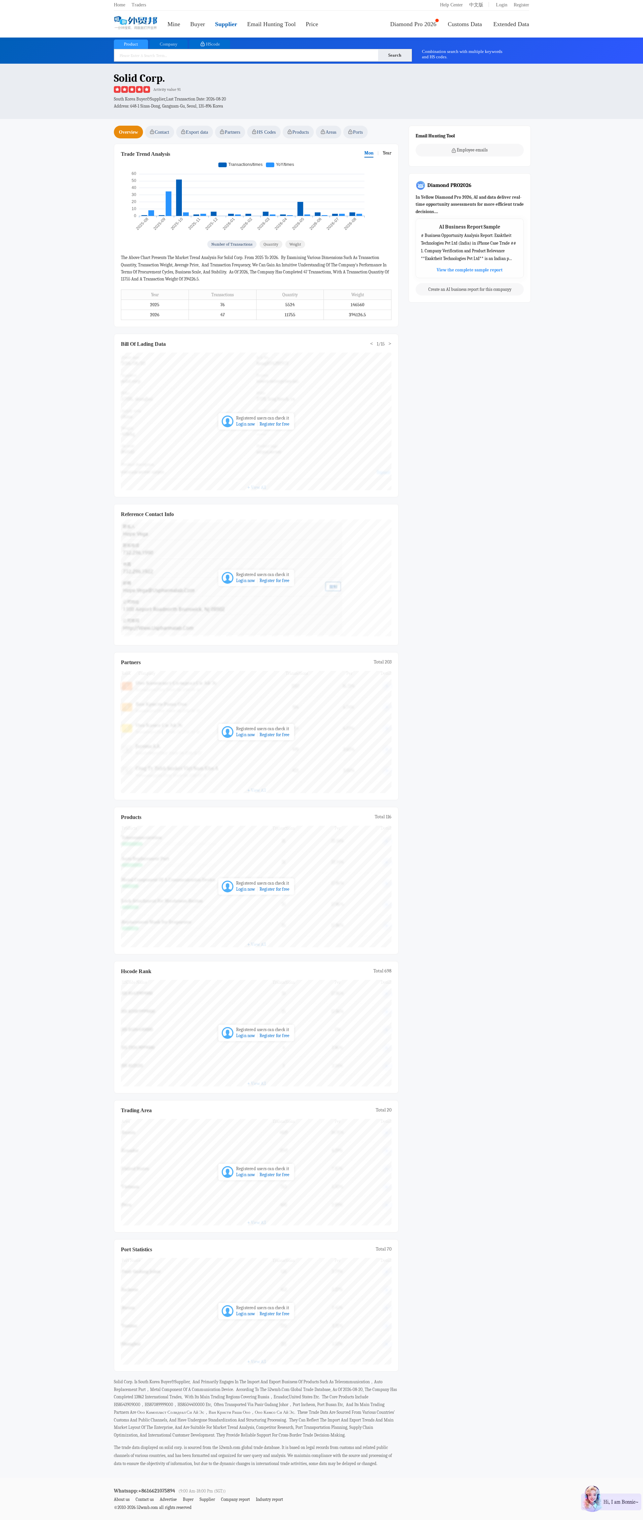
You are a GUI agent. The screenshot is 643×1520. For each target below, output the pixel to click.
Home (119, 4)
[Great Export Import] (135, 23)
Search (394, 55)
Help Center (451, 4)
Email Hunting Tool (271, 24)
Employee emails (472, 149)
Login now (245, 424)
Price (312, 24)
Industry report (269, 1499)
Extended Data (511, 24)
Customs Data (465, 24)
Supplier (226, 24)
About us (122, 1499)
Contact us (145, 1499)
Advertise (168, 1499)
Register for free (274, 424)
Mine (173, 24)
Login (501, 4)
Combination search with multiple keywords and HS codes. (462, 54)
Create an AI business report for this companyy (469, 289)
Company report (235, 1499)
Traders (139, 4)
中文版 (476, 4)
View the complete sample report (470, 270)
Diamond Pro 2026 (413, 24)
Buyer (197, 24)
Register (521, 4)
